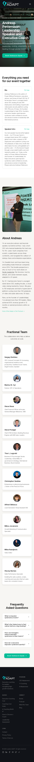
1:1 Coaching (23, 683)
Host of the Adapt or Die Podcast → (13, 311)
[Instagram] (3, 752)
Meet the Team (24, 704)
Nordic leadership (8, 272)
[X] (16, 752)
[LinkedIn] (6, 752)
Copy (27, 90)
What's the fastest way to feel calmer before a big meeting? (15, 625)
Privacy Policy (6, 735)
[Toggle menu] (30, 4)
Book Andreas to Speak (13, 56)
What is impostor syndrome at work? (12, 617)
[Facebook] (9, 752)
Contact (4, 732)
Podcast (21, 701)
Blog (20, 707)
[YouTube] (13, 752)
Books (21, 698)
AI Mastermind (23, 686)
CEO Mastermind (24, 680)
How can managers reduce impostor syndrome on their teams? (14, 634)
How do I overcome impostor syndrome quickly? (15, 644)
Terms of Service (7, 738)
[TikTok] (19, 752)
